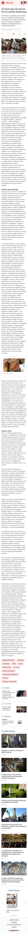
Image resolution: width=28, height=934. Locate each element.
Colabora (14, 922)
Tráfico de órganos (9, 671)
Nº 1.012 (16, 667)
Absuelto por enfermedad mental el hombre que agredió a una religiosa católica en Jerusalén (8, 695)
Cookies (14, 927)
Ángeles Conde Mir (7, 29)
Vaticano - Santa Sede (9, 681)
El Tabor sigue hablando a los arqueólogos (6, 708)
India (14, 664)
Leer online (14, 915)
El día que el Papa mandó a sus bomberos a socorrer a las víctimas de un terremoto (13, 826)
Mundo (9, 2)
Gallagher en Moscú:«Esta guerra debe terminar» (12, 751)
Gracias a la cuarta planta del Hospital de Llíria (8, 722)
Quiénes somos (14, 920)
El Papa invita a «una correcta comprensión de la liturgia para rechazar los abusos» (11, 776)
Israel (20, 664)
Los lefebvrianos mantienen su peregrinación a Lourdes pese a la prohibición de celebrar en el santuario (12, 853)
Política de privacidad (14, 924)
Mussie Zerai (7, 667)
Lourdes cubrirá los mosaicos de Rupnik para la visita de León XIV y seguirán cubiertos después (12, 880)
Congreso (20, 660)
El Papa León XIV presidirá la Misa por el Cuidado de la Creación (13, 801)
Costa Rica (6, 664)
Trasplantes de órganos (10, 674)
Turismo (5, 678)
